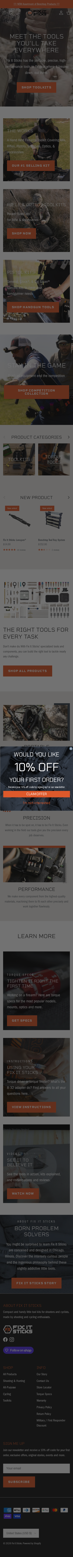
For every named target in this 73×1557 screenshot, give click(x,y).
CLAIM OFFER (36, 794)
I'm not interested (36, 803)
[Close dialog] (71, 748)
